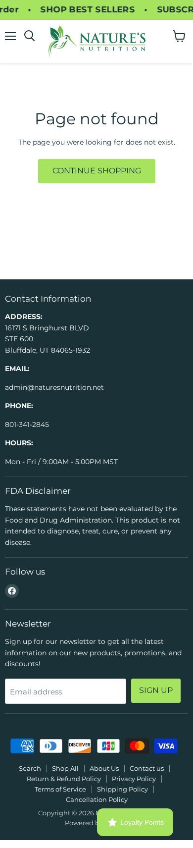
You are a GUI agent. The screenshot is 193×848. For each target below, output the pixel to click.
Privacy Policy (134, 779)
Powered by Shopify (97, 823)
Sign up (156, 690)
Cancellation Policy (97, 799)
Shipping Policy (122, 789)
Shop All (65, 768)
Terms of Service (60, 789)
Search (30, 768)
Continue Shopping (96, 170)
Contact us (147, 768)
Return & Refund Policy (64, 779)
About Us (104, 768)
